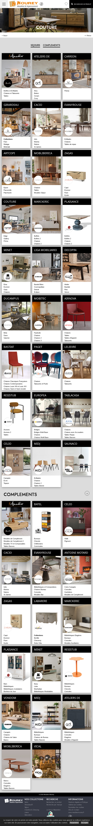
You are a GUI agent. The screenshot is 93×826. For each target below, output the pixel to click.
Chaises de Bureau (41, 737)
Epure (6, 188)
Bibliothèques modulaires (13, 689)
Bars (5, 684)
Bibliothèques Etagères (72, 635)
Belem (36, 93)
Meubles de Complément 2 (14, 541)
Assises (7, 430)
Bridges (37, 430)
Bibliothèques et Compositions (45, 587)
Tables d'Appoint (70, 338)
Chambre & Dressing (32, 810)
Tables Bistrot (39, 486)
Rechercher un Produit (82, 4)
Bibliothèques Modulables (43, 691)
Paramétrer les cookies (76, 807)
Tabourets (68, 340)
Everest (67, 190)
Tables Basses (69, 437)
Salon (26, 802)
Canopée (7, 478)
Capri (66, 188)
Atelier (66, 284)
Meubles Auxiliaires (71, 643)
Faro (5, 142)
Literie (27, 812)
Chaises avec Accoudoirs (73, 432)
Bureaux (37, 539)
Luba (36, 686)
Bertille (36, 638)
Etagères (67, 737)
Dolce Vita (38, 643)
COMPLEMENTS (51, 45)
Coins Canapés (70, 587)
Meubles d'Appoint (71, 740)
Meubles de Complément (13, 539)
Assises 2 (7, 432)
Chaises (67, 142)
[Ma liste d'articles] (66, 4)
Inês (35, 139)
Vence (66, 292)
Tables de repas (70, 144)
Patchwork (8, 193)
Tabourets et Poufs (41, 384)
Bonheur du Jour (10, 691)
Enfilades (67, 139)
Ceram (36, 96)
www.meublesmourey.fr (76, 812)
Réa (65, 290)
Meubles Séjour (40, 193)
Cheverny (37, 640)
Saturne (6, 338)
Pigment (67, 541)
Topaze (6, 483)
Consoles (37, 592)
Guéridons (68, 592)
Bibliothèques (8, 686)
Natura (36, 144)
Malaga (6, 144)
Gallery (6, 239)
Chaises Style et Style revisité (15, 389)
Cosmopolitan (39, 287)
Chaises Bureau (40, 589)
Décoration (28, 815)
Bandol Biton (38, 284)
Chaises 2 (38, 244)
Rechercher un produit (53, 802)
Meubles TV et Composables (14, 544)
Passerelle (7, 190)
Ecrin (5, 481)
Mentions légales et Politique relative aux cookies (78, 803)
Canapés (7, 732)
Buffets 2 (37, 239)
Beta (5, 333)
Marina (36, 142)
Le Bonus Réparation (53, 810)
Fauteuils (37, 333)
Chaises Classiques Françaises (15, 381)
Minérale (7, 147)
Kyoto (66, 195)
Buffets (36, 236)
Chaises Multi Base (41, 437)
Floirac (66, 91)
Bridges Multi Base (41, 432)
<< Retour (88, 35)
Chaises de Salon (10, 737)
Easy (36, 684)
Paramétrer (74, 823)
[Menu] (4, 4)
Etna (5, 284)
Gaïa (5, 290)
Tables (6, 96)
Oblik (66, 539)
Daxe (6, 335)
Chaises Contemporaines (13, 384)
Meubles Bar (38, 595)
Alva (35, 91)
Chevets (37, 541)
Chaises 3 (38, 340)
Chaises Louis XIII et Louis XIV (15, 386)
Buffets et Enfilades (11, 91)
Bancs (6, 740)
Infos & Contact (73, 810)
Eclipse (36, 292)
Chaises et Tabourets (11, 93)
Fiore (66, 193)
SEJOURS (35, 45)
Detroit (36, 290)
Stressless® (29, 804)
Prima (6, 241)
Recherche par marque (54, 804)
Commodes (38, 546)
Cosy (36, 98)
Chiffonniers (38, 544)
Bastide (67, 287)
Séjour (5, 35)
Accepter (84, 823)
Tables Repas (69, 435)
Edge (5, 236)
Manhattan (38, 689)
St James (37, 147)
